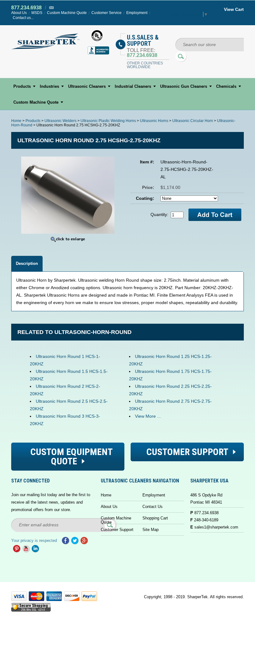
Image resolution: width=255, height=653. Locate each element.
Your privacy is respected (34, 540)
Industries (49, 86)
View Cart (234, 9)
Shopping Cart (155, 518)
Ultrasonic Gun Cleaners (183, 86)
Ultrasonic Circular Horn (192, 121)
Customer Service (106, 13)
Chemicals (226, 86)
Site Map (150, 530)
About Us (19, 13)
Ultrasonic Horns (154, 121)
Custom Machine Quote (67, 13)
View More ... (148, 416)
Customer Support (117, 530)
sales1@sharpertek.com (216, 527)
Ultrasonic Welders (60, 121)
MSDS (36, 13)
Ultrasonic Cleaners (87, 86)
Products (22, 86)
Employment (136, 13)
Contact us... (23, 18)
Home (16, 121)
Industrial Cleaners (133, 86)
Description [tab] (27, 263)
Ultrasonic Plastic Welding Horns (108, 121)
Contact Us (152, 507)
